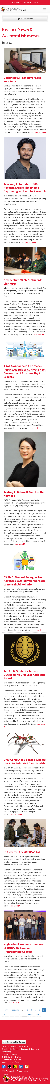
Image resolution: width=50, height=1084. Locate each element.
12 (14, 1014)
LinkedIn (21, 1066)
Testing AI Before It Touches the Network (24, 494)
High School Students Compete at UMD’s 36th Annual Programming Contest (23, 948)
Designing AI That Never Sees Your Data (22, 79)
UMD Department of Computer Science (20, 9)
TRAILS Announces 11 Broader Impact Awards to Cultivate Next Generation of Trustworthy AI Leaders (25, 371)
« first (5, 1010)
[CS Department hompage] (25, 1077)
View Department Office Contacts (14, 1042)
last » (38, 1014)
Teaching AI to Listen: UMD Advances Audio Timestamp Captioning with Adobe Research (25, 187)
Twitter (9, 1066)
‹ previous (15, 1010)
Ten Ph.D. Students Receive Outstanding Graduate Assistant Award (24, 674)
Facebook (4, 1066)
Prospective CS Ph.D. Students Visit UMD (23, 281)
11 (9, 1014)
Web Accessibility (8, 1071)
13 (19, 1014)
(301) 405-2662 (18, 1062)
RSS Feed (27, 1066)
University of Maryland (25, 3)
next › (30, 1014)
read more (39, 132)
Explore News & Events (25, 19)
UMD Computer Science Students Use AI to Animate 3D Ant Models (25, 761)
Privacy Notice (22, 1071)
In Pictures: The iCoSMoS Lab (22, 852)
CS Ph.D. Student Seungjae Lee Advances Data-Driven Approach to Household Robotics (24, 580)
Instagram (15, 1066)
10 (4, 1014)
